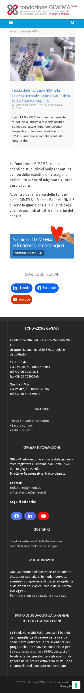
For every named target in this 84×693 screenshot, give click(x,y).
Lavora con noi (22, 426)
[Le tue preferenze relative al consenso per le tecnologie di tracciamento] (76, 685)
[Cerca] (73, 23)
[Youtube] (43, 516)
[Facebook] (16, 516)
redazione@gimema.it (25, 488)
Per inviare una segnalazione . (38, 596)
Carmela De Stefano (26, 104)
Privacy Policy (67, 686)
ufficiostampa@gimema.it (28, 492)
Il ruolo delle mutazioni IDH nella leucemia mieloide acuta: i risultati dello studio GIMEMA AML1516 (41, 96)
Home (13, 31)
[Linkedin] (30, 516)
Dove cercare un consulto (30, 421)
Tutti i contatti (21, 430)
